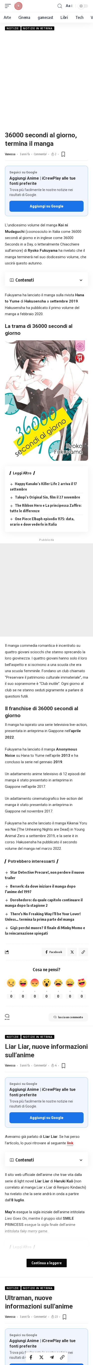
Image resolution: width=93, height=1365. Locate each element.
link (70, 1143)
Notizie (13, 28)
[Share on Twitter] (41, 1357)
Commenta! (40, 154)
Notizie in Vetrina (38, 28)
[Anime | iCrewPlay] (18, 6)
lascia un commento (70, 1017)
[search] (59, 6)
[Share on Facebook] (31, 1357)
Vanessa (10, 154)
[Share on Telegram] (52, 1357)
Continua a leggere (46, 1263)
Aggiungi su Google (46, 206)
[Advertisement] (46, 80)
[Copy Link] (62, 1357)
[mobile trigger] (9, 6)
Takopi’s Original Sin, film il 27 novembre (47, 497)
